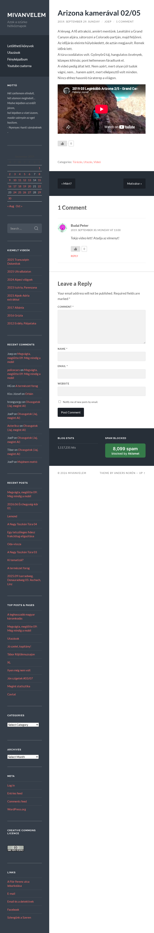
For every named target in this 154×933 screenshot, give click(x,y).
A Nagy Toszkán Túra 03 (22, 552)
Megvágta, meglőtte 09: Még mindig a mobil (24, 357)
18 (19, 186)
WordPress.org (16, 809)
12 (24, 180)
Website (63, 383)
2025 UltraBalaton (19, 271)
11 (19, 180)
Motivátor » (134, 183)
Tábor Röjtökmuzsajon (21, 654)
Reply (74, 256)
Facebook (13, 909)
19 (24, 186)
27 (29, 192)
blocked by (125, 450)
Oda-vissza (14, 544)
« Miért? (66, 183)
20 (29, 186)
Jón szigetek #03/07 (20, 678)
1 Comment (125, 21)
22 (39, 186)
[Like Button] (62, 143)
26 (24, 192)
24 (14, 192)
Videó (97, 162)
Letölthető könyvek (20, 46)
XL (9, 662)
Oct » (19, 206)
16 (9, 186)
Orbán (29, 393)
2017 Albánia (15, 307)
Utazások (13, 52)
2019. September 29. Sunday (79, 21)
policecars (13, 370)
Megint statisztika (18, 686)
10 (14, 180)
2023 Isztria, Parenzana (22, 287)
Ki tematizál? (15, 560)
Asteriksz (13, 425)
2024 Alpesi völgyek (20, 279)
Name (62, 348)
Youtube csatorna (19, 66)
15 (39, 180)
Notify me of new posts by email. (80, 401)
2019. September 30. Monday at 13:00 (96, 230)
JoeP (108, 21)
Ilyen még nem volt (19, 670)
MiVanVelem (26, 15)
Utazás (88, 162)
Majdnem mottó (27, 461)
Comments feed (17, 801)
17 (14, 186)
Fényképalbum (17, 59)
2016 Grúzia (15, 315)
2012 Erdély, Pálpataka (21, 323)
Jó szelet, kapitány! (19, 646)
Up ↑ (142, 472)
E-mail (11, 893)
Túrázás (77, 162)
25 (19, 192)
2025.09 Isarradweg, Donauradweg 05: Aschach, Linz (24, 580)
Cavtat (11, 694)
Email (63, 366)
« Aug (10, 206)
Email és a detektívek (20, 901)
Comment (66, 306)
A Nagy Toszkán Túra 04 (22, 524)
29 (39, 192)
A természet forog (27, 386)
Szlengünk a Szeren (19, 917)
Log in (11, 785)
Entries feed (14, 793)
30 (9, 198)
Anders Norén (124, 472)
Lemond (12, 516)
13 (29, 180)
